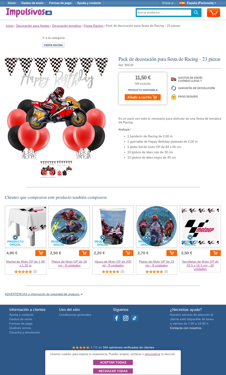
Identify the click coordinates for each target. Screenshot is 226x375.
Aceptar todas (113, 362)
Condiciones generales (75, 314)
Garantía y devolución (24, 332)
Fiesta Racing (53, 45)
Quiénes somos (20, 328)
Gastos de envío (32, 3)
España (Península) (200, 3)
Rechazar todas (113, 371)
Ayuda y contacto (89, 3)
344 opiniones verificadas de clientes (128, 347)
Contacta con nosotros (186, 328)
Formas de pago (60, 3)
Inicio (12, 3)
